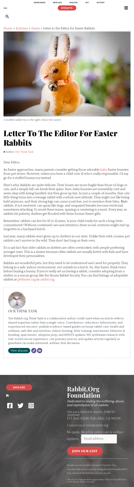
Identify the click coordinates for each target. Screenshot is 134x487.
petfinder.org (26, 279)
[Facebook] (10, 406)
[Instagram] (31, 406)
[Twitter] (20, 406)
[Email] (39, 350)
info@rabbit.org (97, 425)
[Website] (33, 350)
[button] (67, 7)
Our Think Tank (24, 151)
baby (103, 170)
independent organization (91, 479)
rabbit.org (47, 279)
